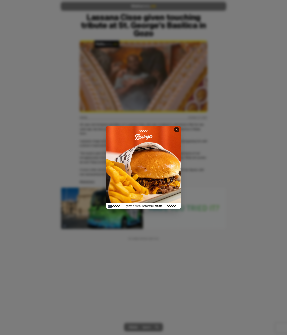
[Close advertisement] (176, 129)
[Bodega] (143, 167)
